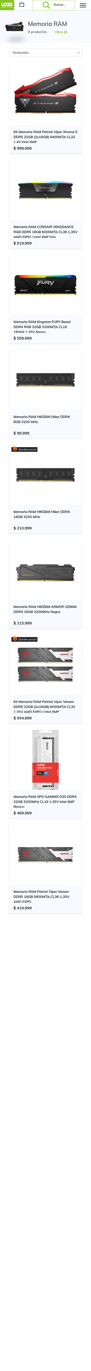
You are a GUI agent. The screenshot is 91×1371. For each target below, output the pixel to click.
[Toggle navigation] (83, 5)
